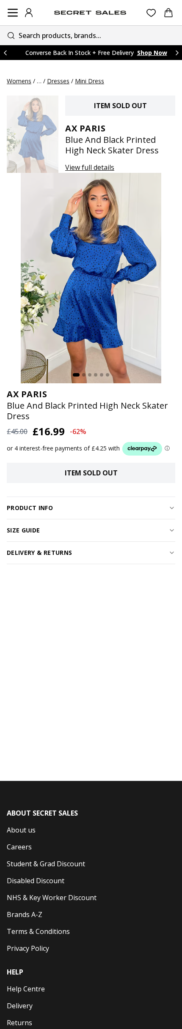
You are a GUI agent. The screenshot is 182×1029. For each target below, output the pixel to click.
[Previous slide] (5, 52)
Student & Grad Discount (46, 863)
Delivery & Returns (39, 553)
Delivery (20, 1005)
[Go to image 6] (107, 375)
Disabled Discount (35, 880)
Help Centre (26, 989)
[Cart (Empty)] (168, 12)
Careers (19, 847)
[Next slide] (177, 52)
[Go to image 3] (89, 375)
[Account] (28, 12)
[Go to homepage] (90, 12)
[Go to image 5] (101, 375)
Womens (19, 81)
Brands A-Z (24, 914)
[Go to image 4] (95, 375)
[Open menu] (12, 12)
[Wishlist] (151, 13)
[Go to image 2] (83, 375)
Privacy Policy (28, 948)
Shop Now (152, 53)
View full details (89, 167)
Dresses (58, 81)
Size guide (23, 530)
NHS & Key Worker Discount (52, 897)
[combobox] (91, 35)
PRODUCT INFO (30, 508)
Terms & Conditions (38, 931)
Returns (19, 1022)
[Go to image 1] (76, 375)
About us (21, 830)
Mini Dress (89, 81)
